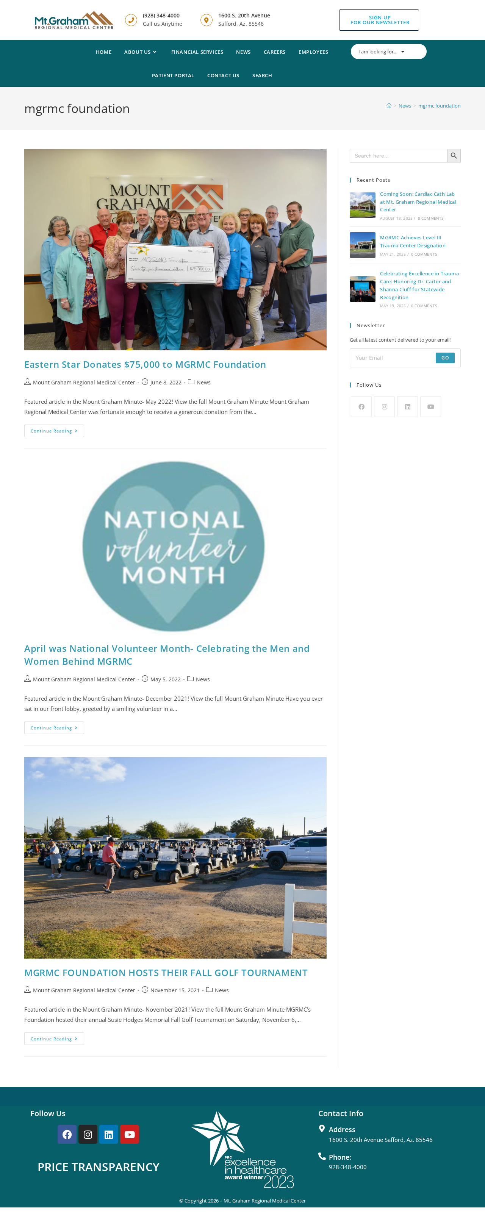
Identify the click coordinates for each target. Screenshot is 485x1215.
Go (445, 358)
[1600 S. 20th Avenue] (206, 20)
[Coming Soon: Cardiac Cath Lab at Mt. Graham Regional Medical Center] (362, 205)
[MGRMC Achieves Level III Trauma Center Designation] (362, 245)
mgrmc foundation (439, 105)
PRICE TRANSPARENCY (99, 1166)
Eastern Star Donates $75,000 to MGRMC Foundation (145, 364)
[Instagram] (384, 406)
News (204, 382)
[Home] (388, 105)
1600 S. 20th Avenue (244, 15)
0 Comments (431, 218)
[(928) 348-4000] (131, 20)
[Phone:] (322, 1156)
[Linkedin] (108, 1134)
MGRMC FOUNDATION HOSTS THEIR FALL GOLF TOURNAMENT (166, 972)
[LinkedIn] (407, 406)
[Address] (322, 1128)
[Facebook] (361, 406)
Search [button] (262, 75)
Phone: (340, 1157)
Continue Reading (57, 429)
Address (342, 1129)
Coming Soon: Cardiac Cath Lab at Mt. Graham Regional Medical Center (418, 202)
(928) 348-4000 (161, 15)
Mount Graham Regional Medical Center (84, 382)
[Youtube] (430, 406)
